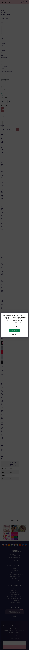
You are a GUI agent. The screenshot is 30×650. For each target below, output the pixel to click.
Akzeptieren (14, 330)
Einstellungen (14, 326)
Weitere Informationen (18, 322)
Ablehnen (14, 334)
